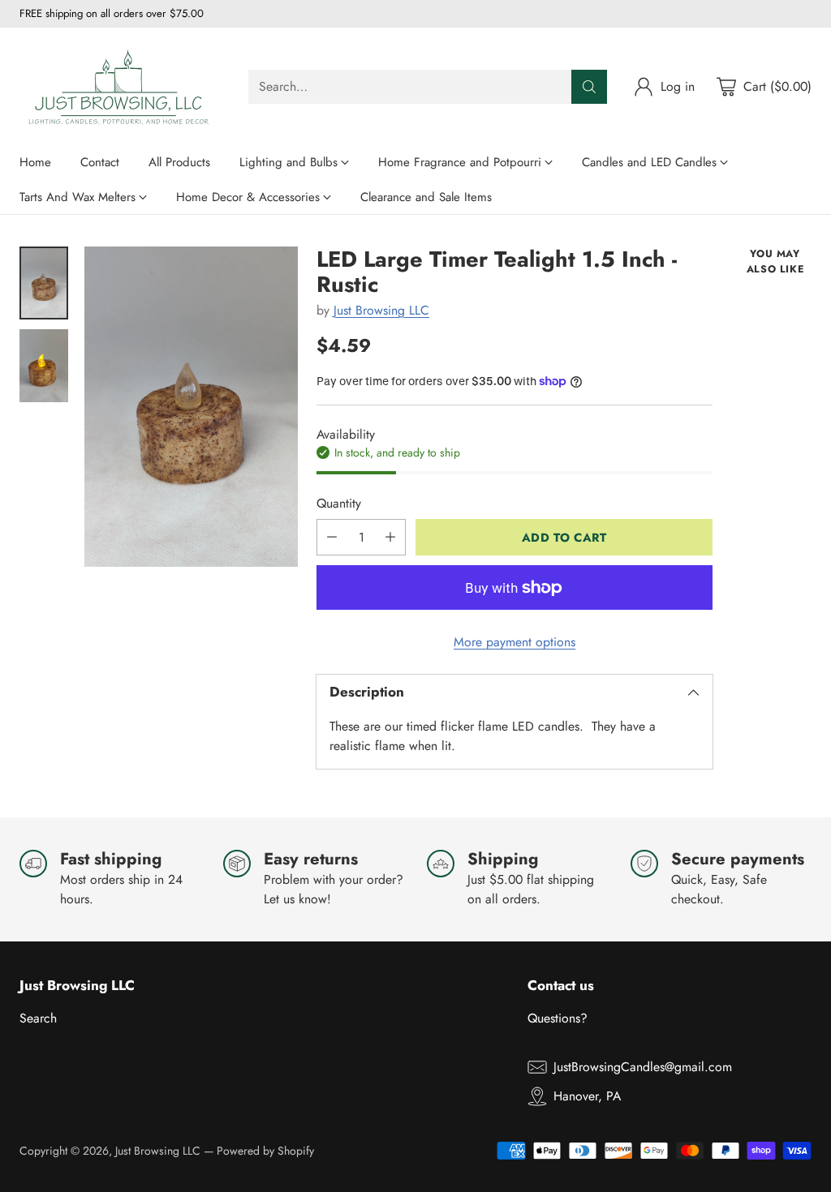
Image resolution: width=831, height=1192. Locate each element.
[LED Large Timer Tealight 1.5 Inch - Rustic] (191, 407)
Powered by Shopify (265, 1151)
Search (38, 1018)
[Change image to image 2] (43, 365)
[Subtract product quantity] (332, 537)
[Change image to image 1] (43, 283)
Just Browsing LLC (381, 310)
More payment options (514, 641)
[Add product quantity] (390, 537)
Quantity (338, 503)
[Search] (589, 87)
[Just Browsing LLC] (120, 86)
